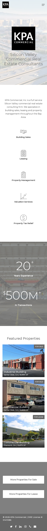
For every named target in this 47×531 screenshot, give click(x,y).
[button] (43, 5)
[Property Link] (23, 360)
